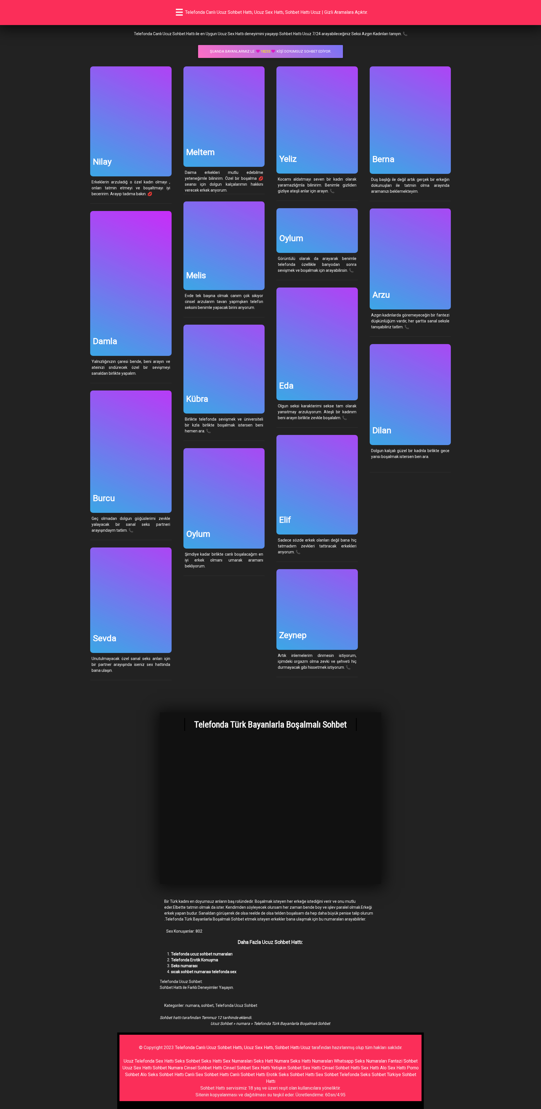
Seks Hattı (211, 1061)
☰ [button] (179, 12)
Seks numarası (184, 966)
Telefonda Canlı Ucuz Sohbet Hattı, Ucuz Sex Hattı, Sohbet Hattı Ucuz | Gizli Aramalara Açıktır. (276, 12)
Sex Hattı (370, 1067)
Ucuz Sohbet (221, 1023)
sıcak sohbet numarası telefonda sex (203, 971)
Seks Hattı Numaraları (311, 1061)
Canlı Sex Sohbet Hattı (207, 1074)
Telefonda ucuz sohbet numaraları (201, 954)
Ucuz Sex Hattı (137, 1067)
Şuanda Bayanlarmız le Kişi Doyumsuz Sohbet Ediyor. (270, 51)
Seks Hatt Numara (271, 1061)
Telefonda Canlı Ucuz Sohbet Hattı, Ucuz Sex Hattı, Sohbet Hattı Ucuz (243, 1047)
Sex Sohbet (327, 1074)
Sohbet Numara (168, 1067)
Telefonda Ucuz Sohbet (236, 1005)
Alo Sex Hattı (393, 1067)
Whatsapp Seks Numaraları (360, 1061)
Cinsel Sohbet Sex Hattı (246, 1067)
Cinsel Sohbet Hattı (203, 1067)
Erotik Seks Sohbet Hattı (290, 1074)
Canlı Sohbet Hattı (247, 1074)
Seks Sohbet (187, 1061)
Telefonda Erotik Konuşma (194, 960)
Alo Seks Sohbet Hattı (162, 1074)
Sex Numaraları (237, 1061)
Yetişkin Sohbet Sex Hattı (296, 1067)
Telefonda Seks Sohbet (363, 1074)
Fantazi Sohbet (403, 1061)
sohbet (207, 1005)
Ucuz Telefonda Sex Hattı (149, 1061)
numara (192, 1005)
